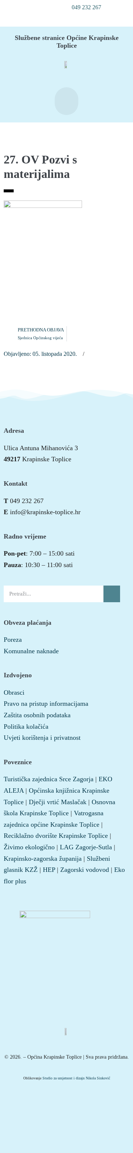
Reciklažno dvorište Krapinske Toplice (56, 835)
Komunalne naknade (31, 651)
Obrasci (14, 692)
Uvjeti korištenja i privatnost (42, 737)
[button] (82, 7)
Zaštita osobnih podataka (37, 715)
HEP (49, 869)
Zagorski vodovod (84, 869)
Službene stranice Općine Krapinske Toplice (67, 41)
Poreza (13, 639)
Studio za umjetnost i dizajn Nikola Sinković (76, 1078)
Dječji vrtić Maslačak (57, 802)
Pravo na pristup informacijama (46, 703)
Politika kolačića (26, 726)
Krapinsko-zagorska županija (43, 858)
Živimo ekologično (29, 847)
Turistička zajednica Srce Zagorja (48, 779)
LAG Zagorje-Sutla (86, 847)
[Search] (111, 594)
